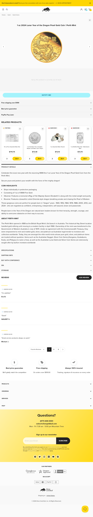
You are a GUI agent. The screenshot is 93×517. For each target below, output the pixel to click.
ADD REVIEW (84, 278)
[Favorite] (90, 20)
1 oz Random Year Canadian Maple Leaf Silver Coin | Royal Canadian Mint (35, 147)
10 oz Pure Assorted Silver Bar (12, 147)
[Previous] (3, 46)
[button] (46, 103)
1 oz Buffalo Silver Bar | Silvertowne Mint (80, 147)
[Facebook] (35, 457)
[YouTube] (53, 457)
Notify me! (46, 95)
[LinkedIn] (49, 457)
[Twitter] (40, 457)
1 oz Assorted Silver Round (57, 147)
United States (50, 496)
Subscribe (63, 441)
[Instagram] (44, 457)
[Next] (89, 46)
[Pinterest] (58, 457)
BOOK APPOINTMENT (64, 3)
